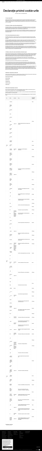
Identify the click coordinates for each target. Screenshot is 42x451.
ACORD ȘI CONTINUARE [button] (10, 448)
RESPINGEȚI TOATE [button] (5, 448)
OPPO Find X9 (3, 434)
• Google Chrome (7, 81)
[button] (39, 449)
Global (24, 0)
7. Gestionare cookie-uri (9, 424)
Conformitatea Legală (15, 449)
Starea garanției (21, 433)
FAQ (19, 434)
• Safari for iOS (7, 84)
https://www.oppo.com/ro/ (25, 94)
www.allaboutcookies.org (22, 90)
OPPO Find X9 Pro (4, 433)
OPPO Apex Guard (16, 434)
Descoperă (15, 433)
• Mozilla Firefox (7, 79)
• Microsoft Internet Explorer (9, 76)
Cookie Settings (20, 449)
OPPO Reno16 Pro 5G (4, 435)
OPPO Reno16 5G (4, 436)
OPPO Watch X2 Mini (10, 434)
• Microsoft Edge (7, 78)
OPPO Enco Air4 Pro (10, 438)
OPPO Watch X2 (9, 433)
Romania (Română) (38, 449)
